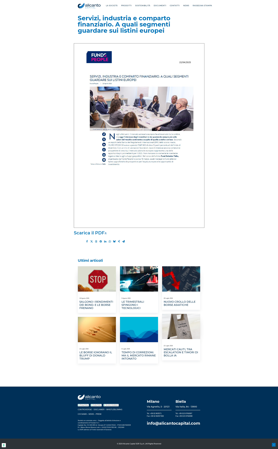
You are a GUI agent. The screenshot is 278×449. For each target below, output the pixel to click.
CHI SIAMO (82, 414)
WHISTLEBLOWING (114, 409)
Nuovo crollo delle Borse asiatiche (179, 303)
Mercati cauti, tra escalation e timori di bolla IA (181, 352)
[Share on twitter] (91, 241)
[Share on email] (123, 241)
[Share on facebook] (87, 241)
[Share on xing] (119, 241)
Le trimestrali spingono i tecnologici (133, 305)
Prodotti (126, 6)
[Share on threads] (96, 241)
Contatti (175, 6)
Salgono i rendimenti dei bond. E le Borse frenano (96, 305)
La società (112, 6)
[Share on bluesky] (114, 241)
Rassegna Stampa (202, 6)
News (186, 6)
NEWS (91, 414)
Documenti (160, 6)
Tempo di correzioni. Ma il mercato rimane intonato (139, 355)
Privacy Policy (84, 405)
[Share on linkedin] (105, 241)
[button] (97, 278)
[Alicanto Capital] (89, 5)
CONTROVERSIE (85, 409)
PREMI (98, 414)
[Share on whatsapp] (110, 241)
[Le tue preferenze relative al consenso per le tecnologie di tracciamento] (4, 445)
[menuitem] (112, 5)
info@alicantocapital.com (173, 423)
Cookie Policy (97, 405)
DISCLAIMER (99, 409)
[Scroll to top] (274, 445)
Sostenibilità (142, 6)
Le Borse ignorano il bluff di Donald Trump (95, 355)
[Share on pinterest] (100, 241)
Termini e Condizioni (112, 405)
